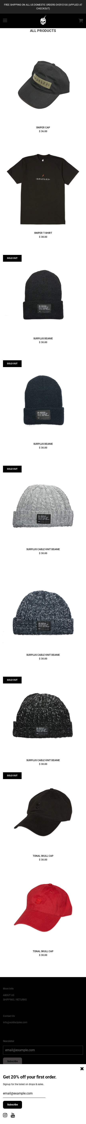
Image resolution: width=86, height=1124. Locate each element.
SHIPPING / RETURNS (15, 999)
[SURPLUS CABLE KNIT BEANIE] (43, 506)
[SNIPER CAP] (43, 84)
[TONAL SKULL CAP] (43, 812)
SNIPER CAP (43, 127)
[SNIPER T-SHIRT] (43, 189)
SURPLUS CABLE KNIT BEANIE (43, 549)
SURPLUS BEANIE (43, 338)
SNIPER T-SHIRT (43, 233)
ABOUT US (8, 995)
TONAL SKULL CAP (43, 856)
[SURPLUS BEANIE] (43, 295)
